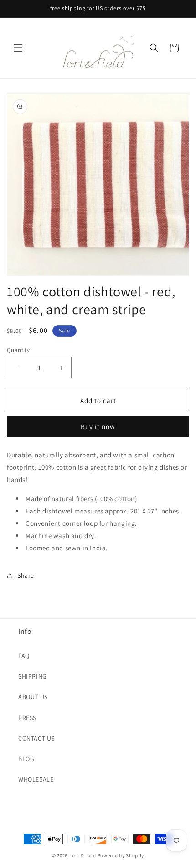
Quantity (18, 350)
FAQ (24, 656)
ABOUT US (33, 697)
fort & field (83, 855)
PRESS (27, 718)
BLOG (26, 759)
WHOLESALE (35, 779)
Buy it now (98, 426)
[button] (18, 48)
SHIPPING (32, 676)
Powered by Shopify (121, 855)
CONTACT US (36, 738)
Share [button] (25, 575)
